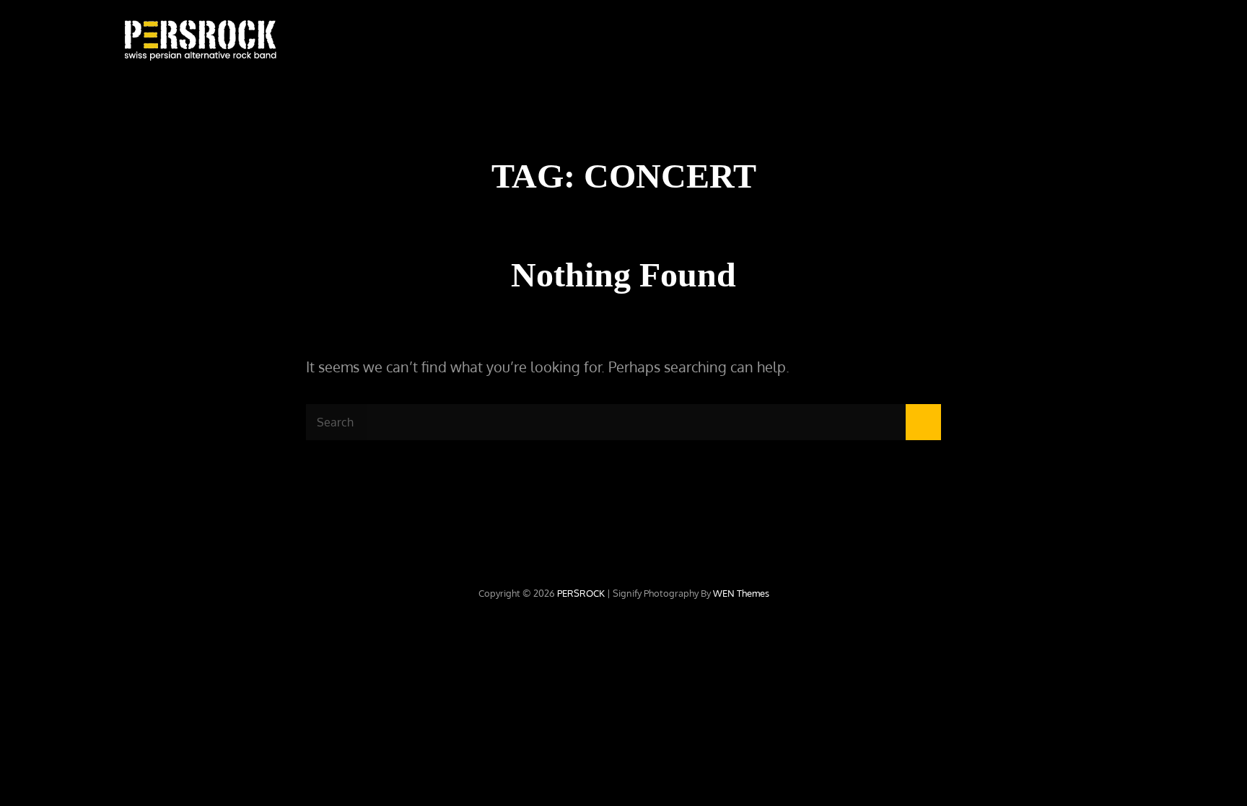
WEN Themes (741, 593)
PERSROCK (581, 593)
